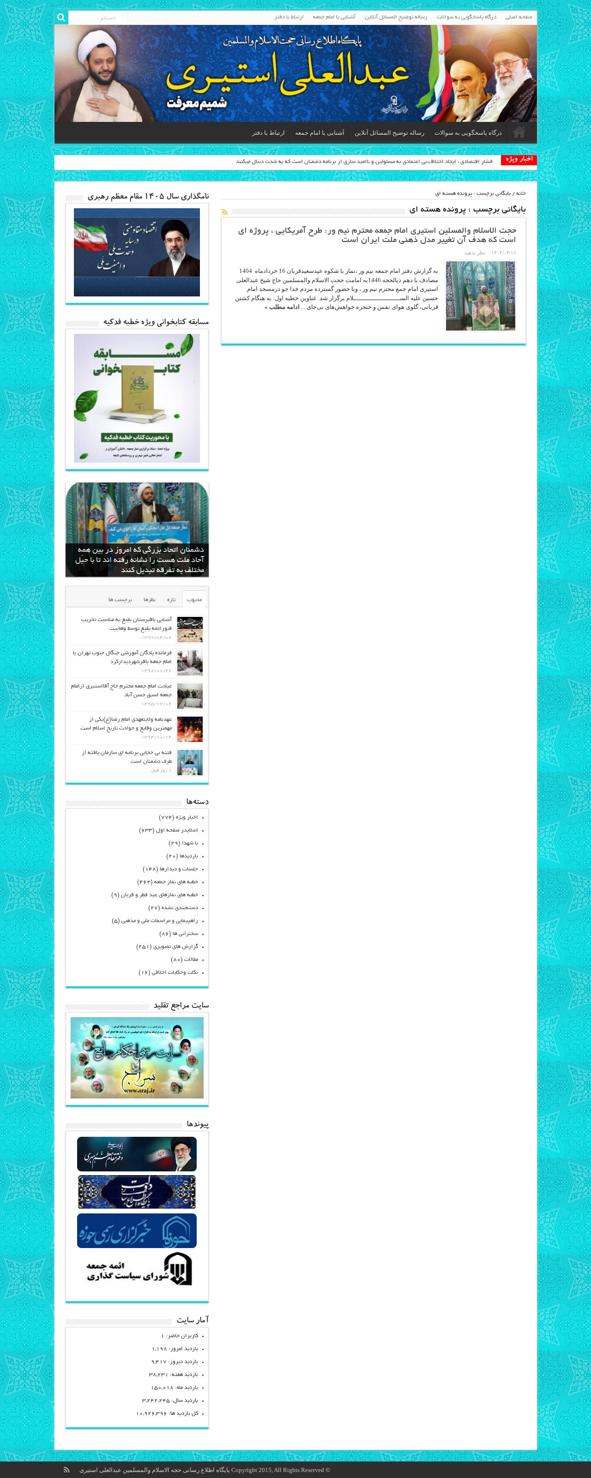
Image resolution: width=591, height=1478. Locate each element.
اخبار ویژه (187, 817)
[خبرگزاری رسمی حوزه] (137, 1246)
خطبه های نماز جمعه (176, 882)
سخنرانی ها (185, 934)
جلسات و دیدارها (179, 869)
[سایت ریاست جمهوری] (137, 1208)
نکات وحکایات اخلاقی (175, 973)
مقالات (191, 960)
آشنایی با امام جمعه (334, 17)
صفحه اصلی (519, 17)
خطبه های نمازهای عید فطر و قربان (159, 895)
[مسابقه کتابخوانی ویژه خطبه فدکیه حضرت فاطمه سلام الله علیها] (137, 460)
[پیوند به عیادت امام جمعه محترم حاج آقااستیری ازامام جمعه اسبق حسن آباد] (190, 696)
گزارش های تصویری (175, 947)
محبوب (194, 600)
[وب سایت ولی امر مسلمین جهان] (137, 1170)
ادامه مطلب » (282, 306)
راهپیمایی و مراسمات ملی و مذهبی (159, 921)
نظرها (150, 600)
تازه (171, 600)
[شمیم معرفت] (295, 73)
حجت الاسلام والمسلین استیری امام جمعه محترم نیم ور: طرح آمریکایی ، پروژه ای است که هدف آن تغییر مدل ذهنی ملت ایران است (377, 236)
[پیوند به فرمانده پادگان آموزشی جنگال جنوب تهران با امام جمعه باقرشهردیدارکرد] (190, 663)
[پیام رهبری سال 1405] (137, 294)
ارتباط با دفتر (289, 17)
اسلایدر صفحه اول (177, 830)
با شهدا (190, 843)
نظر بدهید (474, 252)
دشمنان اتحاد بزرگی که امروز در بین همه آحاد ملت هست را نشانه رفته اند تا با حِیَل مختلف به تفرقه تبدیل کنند (139, 560)
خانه (521, 194)
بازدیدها (189, 856)
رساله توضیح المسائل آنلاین (396, 17)
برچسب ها (120, 600)
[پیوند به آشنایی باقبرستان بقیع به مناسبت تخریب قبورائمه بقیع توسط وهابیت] (190, 629)
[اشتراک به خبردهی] (225, 212)
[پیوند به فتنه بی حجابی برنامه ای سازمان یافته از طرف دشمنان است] (190, 762)
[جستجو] (61, 17)
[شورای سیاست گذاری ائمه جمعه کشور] (137, 1285)
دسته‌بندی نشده (180, 908)
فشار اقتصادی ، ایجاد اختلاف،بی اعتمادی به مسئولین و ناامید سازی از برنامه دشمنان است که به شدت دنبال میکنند (364, 162)
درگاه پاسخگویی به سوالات (466, 17)
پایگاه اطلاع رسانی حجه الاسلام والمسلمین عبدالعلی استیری (155, 1469)
